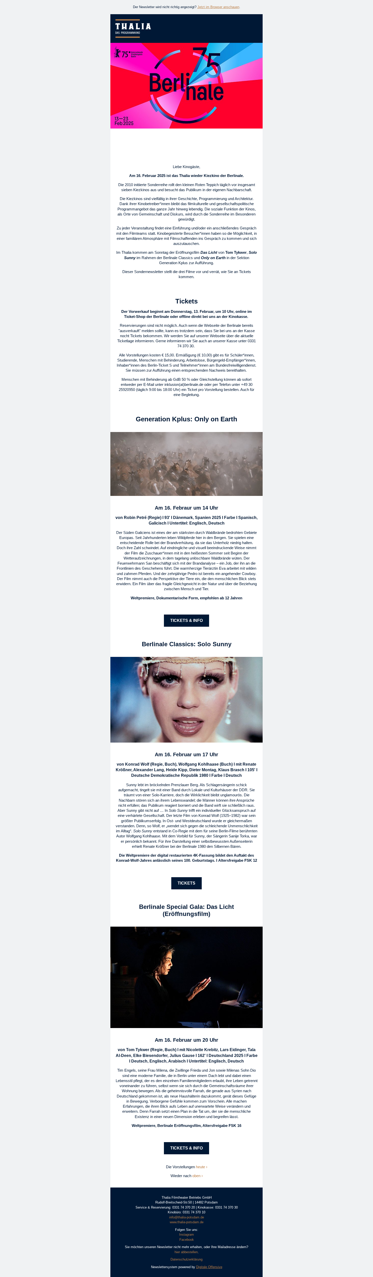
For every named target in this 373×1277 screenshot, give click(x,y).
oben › (197, 1176)
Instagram (186, 1234)
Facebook (186, 1240)
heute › (201, 1167)
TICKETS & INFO (186, 620)
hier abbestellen (186, 1252)
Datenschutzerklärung (186, 1259)
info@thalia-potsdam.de (186, 1217)
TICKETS (186, 883)
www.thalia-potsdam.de (187, 1222)
